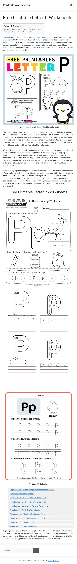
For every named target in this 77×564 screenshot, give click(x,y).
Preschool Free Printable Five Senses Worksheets (30, 514)
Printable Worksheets (16, 5)
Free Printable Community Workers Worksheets (29, 506)
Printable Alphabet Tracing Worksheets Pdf (27, 518)
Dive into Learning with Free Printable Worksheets (23, 29)
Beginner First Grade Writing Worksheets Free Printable (32, 490)
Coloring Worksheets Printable (22, 494)
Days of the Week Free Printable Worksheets (28, 498)
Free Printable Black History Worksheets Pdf (28, 502)
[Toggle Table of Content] (40, 26)
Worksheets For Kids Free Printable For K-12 (28, 526)
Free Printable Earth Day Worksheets (25, 510)
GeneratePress (53, 561)
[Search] (36, 550)
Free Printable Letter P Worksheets (19, 32)
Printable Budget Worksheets (22, 522)
